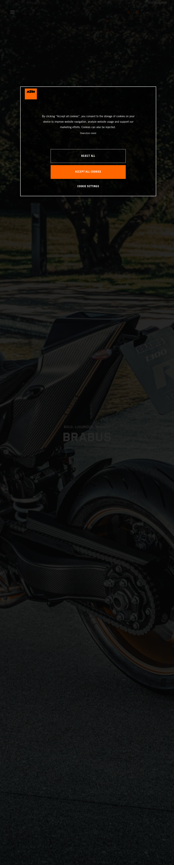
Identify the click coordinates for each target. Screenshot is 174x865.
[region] (88, 141)
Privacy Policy (85, 133)
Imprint (93, 133)
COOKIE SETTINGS (88, 186)
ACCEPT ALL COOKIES (88, 171)
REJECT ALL (88, 156)
